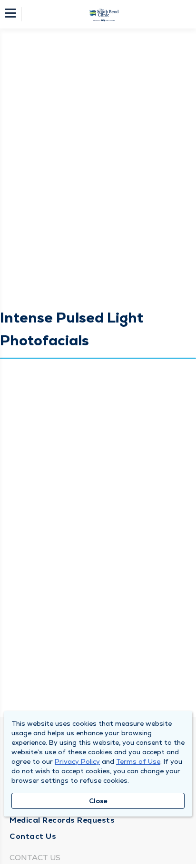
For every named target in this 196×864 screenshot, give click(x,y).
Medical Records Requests (62, 820)
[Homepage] (104, 14)
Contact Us (33, 836)
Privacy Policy (77, 761)
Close (98, 801)
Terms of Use (138, 761)
